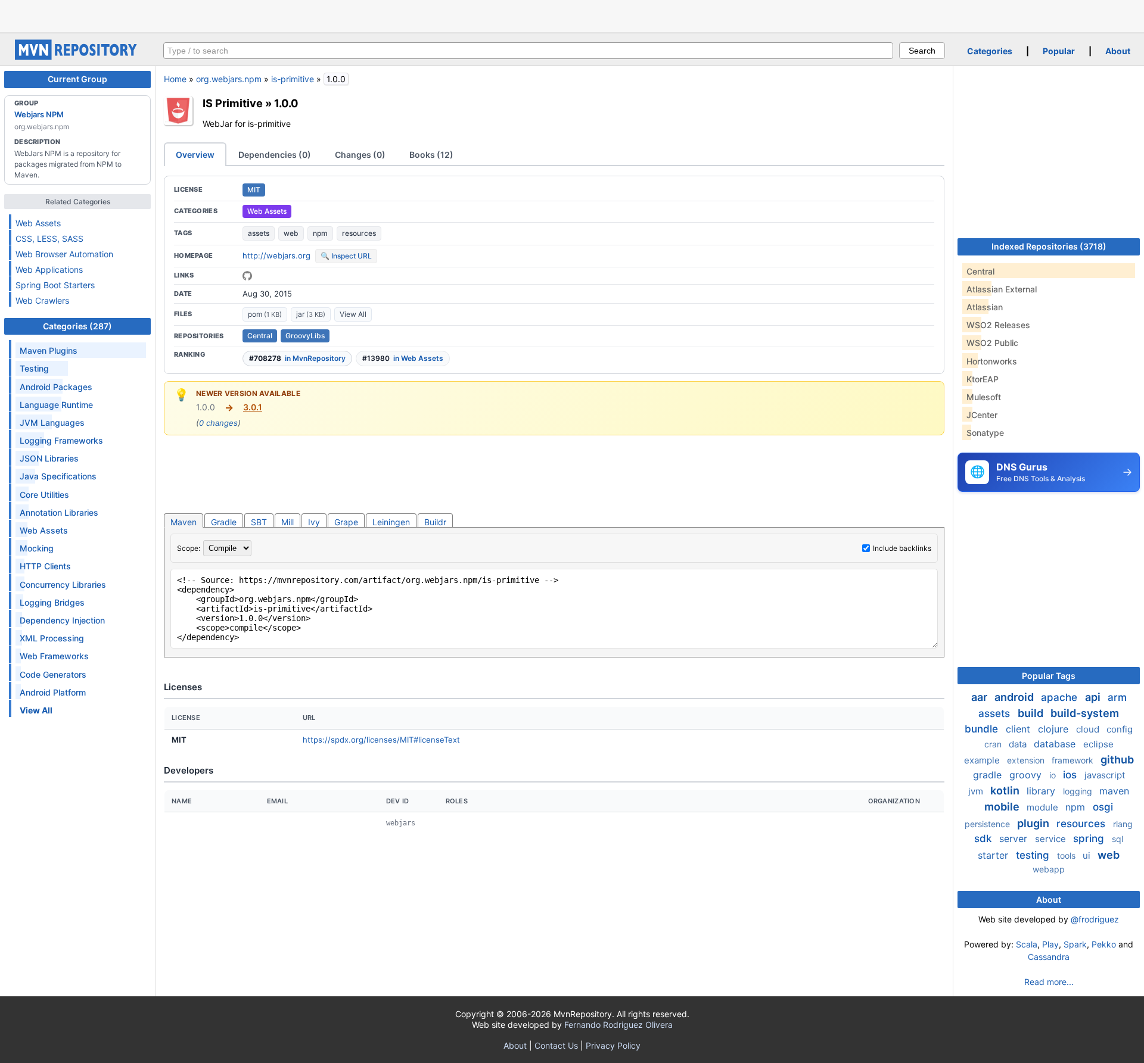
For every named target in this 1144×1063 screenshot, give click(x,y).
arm (1117, 697)
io (1053, 775)
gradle (989, 775)
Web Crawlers (42, 300)
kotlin (1006, 790)
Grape (346, 522)
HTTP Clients (45, 566)
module (1044, 807)
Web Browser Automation (64, 254)
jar (310, 314)
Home (175, 79)
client (1019, 729)
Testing (34, 368)
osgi (1103, 807)
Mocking (37, 548)
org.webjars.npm (229, 79)
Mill (287, 522)
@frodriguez (1095, 919)
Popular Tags (1048, 676)
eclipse (1098, 744)
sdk (984, 838)
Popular (1059, 51)
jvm (977, 791)
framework (1074, 760)
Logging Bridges (52, 602)
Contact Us (556, 1045)
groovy (1026, 775)
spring (1090, 838)
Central (259, 335)
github (1117, 759)
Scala (1026, 944)
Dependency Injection (62, 620)
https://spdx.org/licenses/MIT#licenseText (381, 739)
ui (1088, 855)
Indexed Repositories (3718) (1048, 246)
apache (1060, 697)
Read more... (1049, 982)
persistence (988, 824)
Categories (989, 51)
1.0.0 (286, 103)
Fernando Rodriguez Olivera (618, 1025)
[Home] (77, 57)
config (1119, 729)
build (1032, 713)
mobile (1003, 806)
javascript (1104, 775)
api (1094, 697)
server (1014, 838)
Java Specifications (58, 476)
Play (1050, 944)
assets (258, 233)
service (1051, 838)
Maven (183, 522)
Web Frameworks (54, 656)
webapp (1049, 869)
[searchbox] (528, 50)
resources (359, 233)
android (1015, 697)
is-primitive (292, 79)
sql (1117, 839)
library (1042, 791)
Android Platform (53, 692)
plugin (1034, 823)
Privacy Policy (613, 1045)
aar (980, 697)
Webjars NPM (39, 114)
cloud (1089, 729)
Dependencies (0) (274, 154)
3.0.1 (252, 407)
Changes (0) (360, 154)
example (983, 760)
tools (1067, 855)
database (1056, 744)
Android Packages (56, 387)
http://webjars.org (276, 255)
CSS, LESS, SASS (49, 238)
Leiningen (391, 522)
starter (994, 855)
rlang (1123, 824)
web (291, 233)
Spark (1075, 944)
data (1019, 744)
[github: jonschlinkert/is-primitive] (247, 275)
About (1117, 51)
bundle (983, 729)
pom (265, 314)
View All (353, 314)
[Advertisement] (572, 15)
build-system (1084, 713)
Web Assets (38, 223)
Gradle (224, 522)
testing (1034, 855)
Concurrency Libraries (63, 584)
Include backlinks (902, 548)
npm (320, 233)
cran (994, 744)
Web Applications (49, 269)
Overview (195, 154)
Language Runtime (56, 405)
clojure (1054, 729)
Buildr (435, 522)
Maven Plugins (48, 350)
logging (1079, 791)
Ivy (314, 522)
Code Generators (53, 674)
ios (1071, 775)
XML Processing (52, 638)
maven (1114, 791)
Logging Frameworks (61, 440)
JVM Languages (52, 422)
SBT (259, 522)
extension (1027, 760)
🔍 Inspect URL (346, 255)
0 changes (218, 423)
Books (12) (431, 154)
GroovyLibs (305, 335)
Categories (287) (77, 326)
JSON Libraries (49, 458)
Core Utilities (44, 495)
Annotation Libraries (59, 512)
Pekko (1104, 944)
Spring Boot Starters (55, 285)
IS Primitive (233, 103)
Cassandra (1049, 957)
